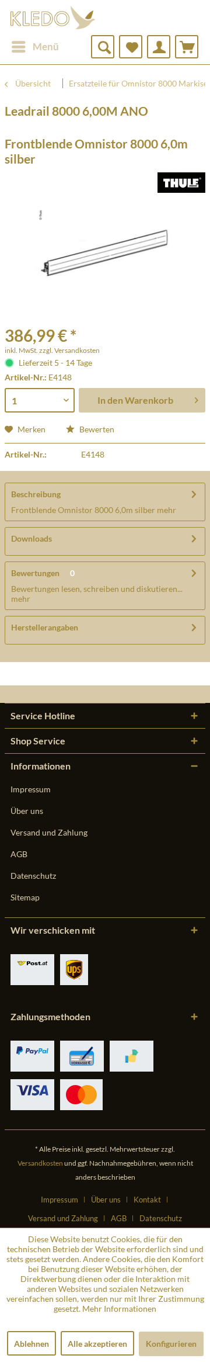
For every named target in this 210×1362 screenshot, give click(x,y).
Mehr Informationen (119, 1309)
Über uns (26, 811)
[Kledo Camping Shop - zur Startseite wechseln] (52, 17)
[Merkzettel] (130, 46)
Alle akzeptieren (97, 1344)
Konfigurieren (171, 1344)
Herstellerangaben (44, 627)
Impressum (30, 789)
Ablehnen (31, 1344)
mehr (165, 510)
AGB (18, 854)
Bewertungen (35, 573)
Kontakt (147, 1199)
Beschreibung (36, 494)
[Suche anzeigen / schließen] (102, 46)
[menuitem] (35, 46)
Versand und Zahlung (49, 832)
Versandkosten (40, 1163)
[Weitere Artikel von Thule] (181, 182)
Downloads (31, 538)
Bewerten (96, 429)
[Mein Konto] (158, 46)
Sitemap (25, 897)
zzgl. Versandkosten (69, 350)
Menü (46, 46)
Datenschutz (33, 876)
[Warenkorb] (186, 46)
